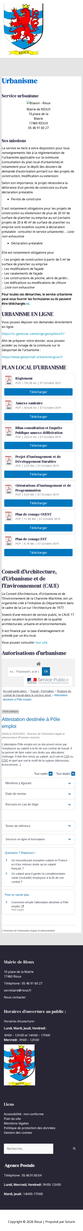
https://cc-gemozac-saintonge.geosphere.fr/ (33, 334)
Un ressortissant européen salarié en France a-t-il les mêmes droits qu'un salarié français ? (39, 864)
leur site (41, 642)
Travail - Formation (42, 691)
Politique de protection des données (29, 1128)
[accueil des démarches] (38, 663)
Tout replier (41, 773)
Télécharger (38, 392)
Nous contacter (15, 997)
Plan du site (12, 1119)
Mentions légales (16, 1123)
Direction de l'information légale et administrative (29, 930)
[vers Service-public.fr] (48, 681)
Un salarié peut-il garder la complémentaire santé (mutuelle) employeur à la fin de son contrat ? (38, 877)
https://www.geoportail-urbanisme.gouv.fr (32, 357)
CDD (5, 760)
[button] (38, 783)
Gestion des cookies (18, 1132)
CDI (66, 756)
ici (27, 303)
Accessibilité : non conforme (24, 1114)
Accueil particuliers (15, 691)
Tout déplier (63, 773)
